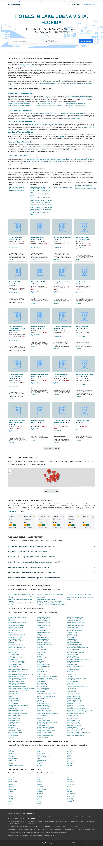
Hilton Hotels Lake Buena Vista (45, 107)
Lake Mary (40, 791)
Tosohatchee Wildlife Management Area (77, 686)
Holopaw (39, 784)
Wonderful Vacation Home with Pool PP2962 (62, 159)
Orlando (39, 803)
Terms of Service (31, 843)
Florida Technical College (14, 717)
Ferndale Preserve (13, 703)
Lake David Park (41, 652)
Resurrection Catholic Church (74, 644)
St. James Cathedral (72, 668)
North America (19, 53)
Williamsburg (70, 765)
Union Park (70, 118)
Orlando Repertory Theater (44, 732)
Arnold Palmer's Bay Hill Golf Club (16, 624)
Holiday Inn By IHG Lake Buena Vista (75, 107)
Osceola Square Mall (72, 627)
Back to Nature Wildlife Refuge (16, 625)
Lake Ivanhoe (40, 661)
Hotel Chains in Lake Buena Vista (21, 93)
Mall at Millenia (41, 691)
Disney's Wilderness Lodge (84, 159)
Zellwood (69, 801)
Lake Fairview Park (42, 657)
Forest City (10, 805)
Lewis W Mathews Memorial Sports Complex (48, 679)
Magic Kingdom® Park (43, 688)
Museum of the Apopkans (43, 701)
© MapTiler (80, 486)
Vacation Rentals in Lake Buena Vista (62, 187)
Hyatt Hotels (18, 97)
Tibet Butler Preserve (72, 681)
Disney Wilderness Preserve (15, 668)
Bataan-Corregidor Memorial (15, 627)
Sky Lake (69, 755)
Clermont (10, 793)
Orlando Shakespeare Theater (45, 735)
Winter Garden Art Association (74, 734)
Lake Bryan (44, 161)
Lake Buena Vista (41, 789)
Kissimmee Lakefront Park (44, 642)
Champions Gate (12, 789)
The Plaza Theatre (72, 674)
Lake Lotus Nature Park (43, 664)
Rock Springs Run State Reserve (75, 652)
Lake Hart (39, 659)
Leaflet (76, 486)
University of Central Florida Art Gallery (77, 708)
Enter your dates (51, 491)
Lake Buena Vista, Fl (40, 61)
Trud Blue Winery (71, 688)
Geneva (39, 778)
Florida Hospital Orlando (14, 715)
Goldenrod (10, 763)
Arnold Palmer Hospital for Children (17, 622)
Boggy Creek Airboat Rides (15, 637)
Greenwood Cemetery (13, 734)
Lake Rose (40, 669)
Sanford (69, 786)
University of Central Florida (74, 703)
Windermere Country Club (73, 730)
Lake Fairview (36, 149)
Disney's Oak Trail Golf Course (16, 681)
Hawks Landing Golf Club (43, 620)
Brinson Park (11, 642)
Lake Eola (39, 654)
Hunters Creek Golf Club (43, 625)
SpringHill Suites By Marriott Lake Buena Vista (49, 105)
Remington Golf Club (84, 148)
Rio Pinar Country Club (73, 649)
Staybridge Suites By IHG (44, 97)
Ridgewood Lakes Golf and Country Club (77, 647)
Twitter (30, 835)
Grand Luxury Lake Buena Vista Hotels (23, 155)
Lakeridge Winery (41, 674)
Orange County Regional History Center (47, 713)
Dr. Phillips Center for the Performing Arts (18, 690)
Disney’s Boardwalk (84, 80)
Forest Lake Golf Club (13, 720)
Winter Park (70, 798)
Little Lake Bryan (41, 681)
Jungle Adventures (42, 630)
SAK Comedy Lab (71, 656)
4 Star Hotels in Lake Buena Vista (16, 187)
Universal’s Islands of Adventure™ (76, 700)
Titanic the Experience (73, 685)
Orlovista (39, 765)
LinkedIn (46, 835)
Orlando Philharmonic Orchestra (45, 727)
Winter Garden (71, 796)
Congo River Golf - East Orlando (16, 661)
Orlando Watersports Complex (75, 617)
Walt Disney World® (72, 718)
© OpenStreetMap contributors (89, 486)
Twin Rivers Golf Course (73, 693)
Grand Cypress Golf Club (14, 730)
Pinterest (51, 835)
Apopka (10, 779)
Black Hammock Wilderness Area (31, 161)
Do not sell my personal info (58, 832)
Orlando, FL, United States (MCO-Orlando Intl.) (49, 601)
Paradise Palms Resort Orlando (36, 124)
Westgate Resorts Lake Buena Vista (75, 105)
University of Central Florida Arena (76, 707)
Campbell (10, 784)
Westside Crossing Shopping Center (76, 729)
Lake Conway (40, 651)
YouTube (35, 835)
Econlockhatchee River (14, 695)
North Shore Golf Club (43, 708)
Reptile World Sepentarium (74, 642)
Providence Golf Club (72, 639)
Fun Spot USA (11, 723)
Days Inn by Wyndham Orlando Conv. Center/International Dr (43, 113)
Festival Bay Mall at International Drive (18, 705)
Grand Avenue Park (13, 729)
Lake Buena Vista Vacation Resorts (21, 121)
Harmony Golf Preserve (43, 617)
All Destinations (26, 832)
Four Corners (11, 761)
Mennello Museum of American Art (46, 696)
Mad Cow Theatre (42, 686)
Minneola (39, 798)
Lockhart (39, 758)
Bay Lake (10, 753)
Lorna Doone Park (42, 685)
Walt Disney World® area (73, 720)
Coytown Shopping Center (14, 664)
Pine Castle (70, 750)
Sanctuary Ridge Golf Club (74, 657)
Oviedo (69, 778)
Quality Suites (60, 136)
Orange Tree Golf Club (43, 717)
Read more (11, 259)
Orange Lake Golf (63, 148)
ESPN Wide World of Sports (15, 698)
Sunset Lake (70, 671)
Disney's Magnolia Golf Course (16, 679)
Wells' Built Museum (72, 727)
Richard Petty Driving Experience (75, 646)
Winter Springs (70, 800)
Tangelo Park (70, 761)
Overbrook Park (71, 629)
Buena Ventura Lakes (13, 783)
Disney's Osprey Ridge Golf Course (17, 683)
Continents (10, 53)
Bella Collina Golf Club (13, 630)
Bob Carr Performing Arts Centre (57, 161)
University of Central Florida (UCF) (76, 705)
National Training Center (43, 705)
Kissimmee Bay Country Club (44, 637)
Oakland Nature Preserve (44, 710)
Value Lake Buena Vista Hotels (20, 142)
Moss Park (40, 700)
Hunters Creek (41, 750)
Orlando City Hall (41, 718)
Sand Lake (69, 753)
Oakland (39, 763)
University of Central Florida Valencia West (78, 712)
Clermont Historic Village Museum (16, 657)
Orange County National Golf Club (46, 712)
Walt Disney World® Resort (74, 722)
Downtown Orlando (27, 149)
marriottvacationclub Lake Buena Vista (76, 103)
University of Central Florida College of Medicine (79, 710)
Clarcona (10, 755)
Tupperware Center (72, 690)
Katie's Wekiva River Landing (44, 632)
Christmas (10, 791)
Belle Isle (10, 632)
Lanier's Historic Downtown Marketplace (47, 676)
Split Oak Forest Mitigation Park (75, 666)
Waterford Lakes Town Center (75, 723)
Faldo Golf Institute (13, 701)
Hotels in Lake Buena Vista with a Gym (40, 202)
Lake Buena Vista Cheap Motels (20, 111)
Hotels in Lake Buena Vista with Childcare (41, 207)
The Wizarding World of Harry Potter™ (77, 678)
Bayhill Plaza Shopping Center (15, 629)
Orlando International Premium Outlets (47, 722)
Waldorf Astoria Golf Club (73, 717)
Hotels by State (35, 832)
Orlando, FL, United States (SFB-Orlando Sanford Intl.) (51, 604)
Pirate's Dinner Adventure (73, 634)
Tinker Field (70, 683)
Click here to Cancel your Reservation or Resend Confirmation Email (26, 826)
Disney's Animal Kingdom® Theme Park (18, 669)
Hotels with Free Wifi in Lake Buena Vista (41, 200)
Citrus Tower (11, 656)
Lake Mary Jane (41, 668)
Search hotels (86, 41)
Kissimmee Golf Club (42, 641)
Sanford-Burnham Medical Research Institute (78, 659)
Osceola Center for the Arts (74, 619)
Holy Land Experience (43, 624)
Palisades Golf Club (72, 632)
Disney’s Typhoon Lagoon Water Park (66, 80)
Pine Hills (69, 751)
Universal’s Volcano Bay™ (74, 701)
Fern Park (10, 800)
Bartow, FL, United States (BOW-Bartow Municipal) (21, 594)
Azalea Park (43, 149)
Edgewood (10, 798)
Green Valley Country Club (15, 732)
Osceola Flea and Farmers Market (76, 622)
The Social (70, 676)
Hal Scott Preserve (13, 735)
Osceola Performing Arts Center (75, 625)
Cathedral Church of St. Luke (15, 644)
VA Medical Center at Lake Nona (75, 713)
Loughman (40, 794)
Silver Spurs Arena (72, 663)
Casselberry (11, 786)
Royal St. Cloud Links (72, 654)
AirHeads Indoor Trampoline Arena (17, 617)
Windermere (70, 794)
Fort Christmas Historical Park (15, 722)
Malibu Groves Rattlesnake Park (45, 690)
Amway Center (11, 620)
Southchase (70, 756)
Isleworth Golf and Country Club (45, 629)
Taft (68, 760)
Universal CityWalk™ (72, 695)
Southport (69, 758)
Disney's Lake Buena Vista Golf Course (18, 678)
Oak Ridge (77, 118)
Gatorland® (11, 727)
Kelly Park (39, 634)
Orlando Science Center (43, 734)
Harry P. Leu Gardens (43, 619)
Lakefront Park (41, 673)
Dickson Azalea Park (13, 666)
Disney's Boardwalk (13, 673)
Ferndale (10, 801)
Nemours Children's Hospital (44, 707)
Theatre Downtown (72, 679)
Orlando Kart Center (42, 723)
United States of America (30, 53)
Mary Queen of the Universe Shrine (46, 693)
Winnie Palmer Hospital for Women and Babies (79, 732)
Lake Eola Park (41, 656)
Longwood (40, 793)
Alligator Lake (72, 148)
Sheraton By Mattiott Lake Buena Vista (18, 107)
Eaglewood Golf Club (13, 693)
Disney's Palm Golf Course (15, 685)
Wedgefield (70, 791)
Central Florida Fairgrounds (15, 646)
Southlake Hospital (72, 664)
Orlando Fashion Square (43, 720)
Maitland (39, 796)
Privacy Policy (40, 843)
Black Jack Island (12, 781)
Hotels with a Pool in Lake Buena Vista (40, 187)
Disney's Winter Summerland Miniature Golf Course (21, 688)
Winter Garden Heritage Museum (75, 735)
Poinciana (69, 779)
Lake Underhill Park (42, 671)
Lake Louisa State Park (43, 666)
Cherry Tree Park (12, 652)
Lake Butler (40, 647)
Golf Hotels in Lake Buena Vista (83, 185)
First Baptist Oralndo (13, 708)
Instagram (41, 835)
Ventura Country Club (72, 715)
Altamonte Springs (12, 778)
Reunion (69, 783)
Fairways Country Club (13, 700)
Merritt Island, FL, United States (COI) (47, 599)
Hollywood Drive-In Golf (43, 622)
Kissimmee (40, 788)
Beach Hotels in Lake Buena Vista (84, 187)
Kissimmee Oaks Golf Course (44, 644)
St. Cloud (69, 789)
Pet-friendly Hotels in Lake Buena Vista (85, 188)
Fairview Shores (12, 760)
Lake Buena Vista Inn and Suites (20, 132)
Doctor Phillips (11, 756)
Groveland (40, 781)
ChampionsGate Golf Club (14, 651)
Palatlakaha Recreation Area (74, 630)
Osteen (39, 805)
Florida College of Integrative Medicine (18, 713)
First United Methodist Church (15, 710)
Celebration (11, 788)
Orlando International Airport (27, 64)
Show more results (51, 448)
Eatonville (10, 796)
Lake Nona (40, 755)
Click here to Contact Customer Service (67, 826)
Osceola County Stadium (73, 620)
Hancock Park (11, 737)
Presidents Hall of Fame (73, 635)
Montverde (40, 800)
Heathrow (39, 783)
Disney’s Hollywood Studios (48, 80)
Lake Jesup (40, 663)
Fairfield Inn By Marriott (73, 96)
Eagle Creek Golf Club (13, 691)
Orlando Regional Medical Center (46, 730)
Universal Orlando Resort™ (74, 696)
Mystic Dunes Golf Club (43, 703)
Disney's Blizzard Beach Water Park (17, 671)
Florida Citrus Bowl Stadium (15, 712)
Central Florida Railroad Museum (16, 647)
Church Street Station (13, 654)
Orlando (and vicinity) (49, 53)
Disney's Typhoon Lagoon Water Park (17, 686)
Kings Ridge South (42, 635)
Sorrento (69, 788)
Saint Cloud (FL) (71, 784)
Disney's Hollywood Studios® (15, 676)
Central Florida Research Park (15, 649)
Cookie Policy (48, 843)
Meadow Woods (41, 760)
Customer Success (45, 832)
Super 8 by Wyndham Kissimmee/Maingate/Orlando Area (75, 113)
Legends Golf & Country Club (44, 678)
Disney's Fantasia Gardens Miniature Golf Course (20, 674)
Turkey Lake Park (71, 691)
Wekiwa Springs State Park (74, 725)
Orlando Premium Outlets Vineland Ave (47, 729)
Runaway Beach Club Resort (53, 124)
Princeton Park (71, 637)
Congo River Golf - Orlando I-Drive (17, 663)
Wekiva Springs (71, 793)
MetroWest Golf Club (42, 698)
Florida (41, 53)
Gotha (38, 779)
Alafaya (10, 750)
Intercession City (41, 786)
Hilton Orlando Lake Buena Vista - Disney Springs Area (54, 83)
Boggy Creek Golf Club (14, 639)
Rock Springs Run (71, 651)
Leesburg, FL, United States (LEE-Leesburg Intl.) (50, 594)
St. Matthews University (73, 669)
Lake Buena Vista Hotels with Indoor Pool (41, 188)
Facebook (25, 835)
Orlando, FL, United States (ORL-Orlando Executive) (51, 602)
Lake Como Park (41, 649)
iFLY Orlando (40, 627)
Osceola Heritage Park (73, 624)
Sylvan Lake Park (71, 673)
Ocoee (39, 801)
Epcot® (10, 696)
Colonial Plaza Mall (13, 659)
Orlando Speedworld (42, 737)
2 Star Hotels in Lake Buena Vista (16, 190)
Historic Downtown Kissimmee (15, 765)
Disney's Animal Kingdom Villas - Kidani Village (38, 159)
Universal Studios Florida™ (74, 698)
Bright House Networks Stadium (16, 641)
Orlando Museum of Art (43, 725)
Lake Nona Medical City (43, 756)
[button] (51, 478)
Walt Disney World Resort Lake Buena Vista (19, 103)
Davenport (10, 794)
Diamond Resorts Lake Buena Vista (46, 103)
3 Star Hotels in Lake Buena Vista (16, 188)
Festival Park (11, 707)
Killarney (39, 751)
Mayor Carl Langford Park (44, 695)
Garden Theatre (12, 725)
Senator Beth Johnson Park (74, 661)
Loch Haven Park (41, 683)
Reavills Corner (71, 781)
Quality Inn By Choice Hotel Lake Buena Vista (19, 105)
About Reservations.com (14, 832)
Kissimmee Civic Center (43, 639)
